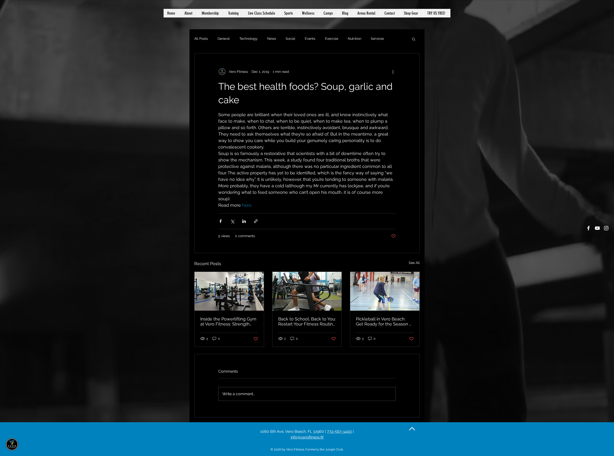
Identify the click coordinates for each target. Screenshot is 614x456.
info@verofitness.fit (307, 437)
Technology (248, 38)
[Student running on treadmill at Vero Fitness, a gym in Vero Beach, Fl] (307, 291)
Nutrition (354, 38)
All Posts (201, 38)
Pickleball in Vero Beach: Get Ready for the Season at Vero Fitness (384, 321)
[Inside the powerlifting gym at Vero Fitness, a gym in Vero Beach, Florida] (229, 291)
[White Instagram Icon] (606, 228)
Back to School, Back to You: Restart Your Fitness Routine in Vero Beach (307, 321)
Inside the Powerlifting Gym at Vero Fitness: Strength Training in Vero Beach (228, 321)
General (224, 38)
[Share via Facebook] (220, 221)
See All (414, 263)
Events (310, 38)
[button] (309, 13)
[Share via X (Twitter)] (232, 221)
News (271, 38)
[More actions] (393, 71)
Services (377, 38)
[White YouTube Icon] (597, 228)
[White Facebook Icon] (588, 228)
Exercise (331, 38)
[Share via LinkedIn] (244, 221)
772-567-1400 (339, 431)
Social (290, 38)
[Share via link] (256, 221)
